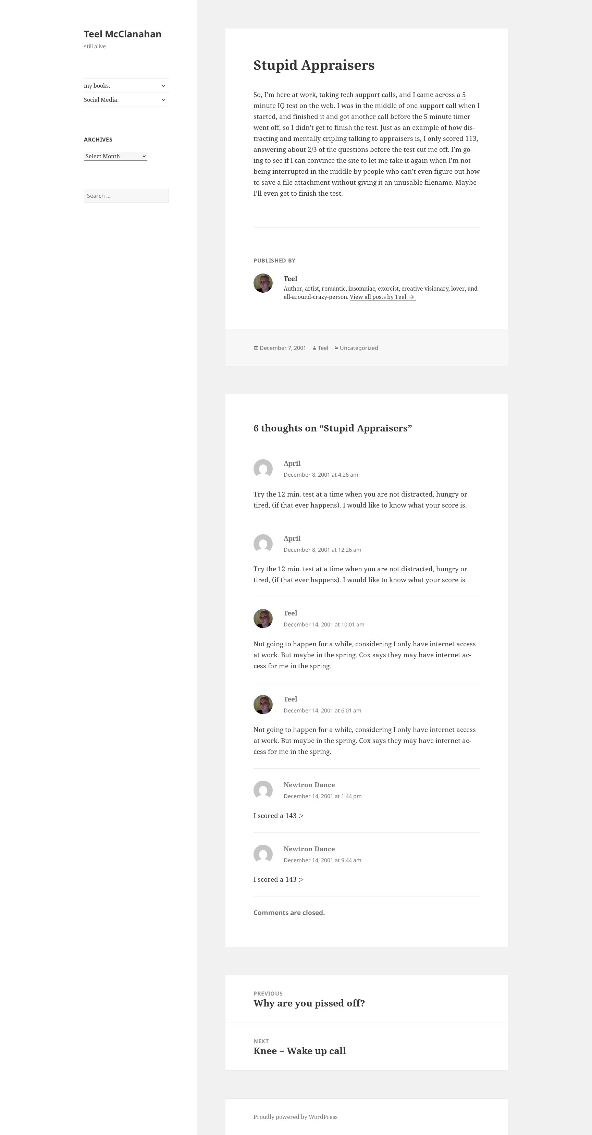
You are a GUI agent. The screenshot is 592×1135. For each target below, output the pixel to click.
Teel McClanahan (123, 33)
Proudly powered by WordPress (295, 1117)
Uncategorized (359, 348)
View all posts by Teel (379, 297)
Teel (323, 348)
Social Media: (101, 99)
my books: (97, 85)
